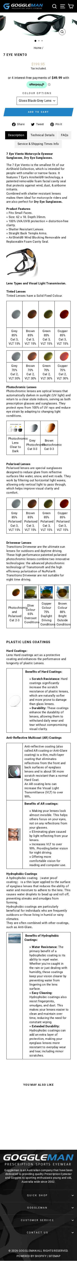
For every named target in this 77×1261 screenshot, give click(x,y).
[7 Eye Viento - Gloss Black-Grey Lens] (12, 1131)
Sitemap (55, 1256)
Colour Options (37, 93)
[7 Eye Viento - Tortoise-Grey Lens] (16, 1131)
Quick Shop (37, 1195)
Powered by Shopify (32, 1256)
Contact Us (37, 1232)
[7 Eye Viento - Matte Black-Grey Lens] (21, 1131)
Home (37, 47)
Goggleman (37, 1207)
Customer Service (37, 1220)
